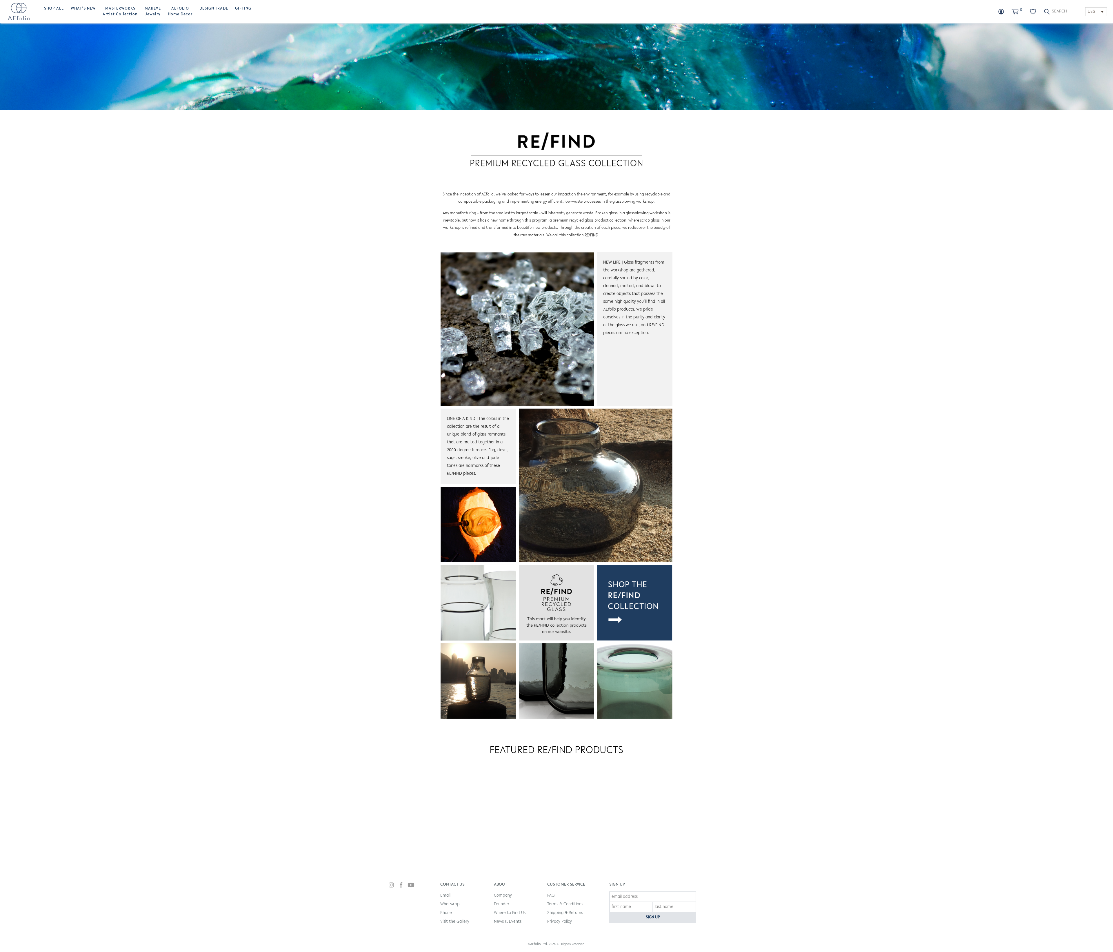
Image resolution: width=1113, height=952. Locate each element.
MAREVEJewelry (153, 12)
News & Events (507, 922)
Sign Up (653, 917)
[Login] (1001, 11)
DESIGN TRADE (213, 9)
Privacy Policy (559, 922)
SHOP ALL (54, 9)
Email (445, 895)
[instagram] (391, 886)
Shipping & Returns (565, 913)
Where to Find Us (509, 913)
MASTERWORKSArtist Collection (120, 12)
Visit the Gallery (454, 922)
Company (503, 895)
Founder (501, 904)
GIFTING (243, 9)
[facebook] (401, 886)
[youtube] (411, 886)
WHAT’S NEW (83, 9)
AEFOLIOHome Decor (180, 12)
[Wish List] (1033, 11)
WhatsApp (450, 904)
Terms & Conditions (565, 904)
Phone (446, 913)
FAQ (550, 895)
